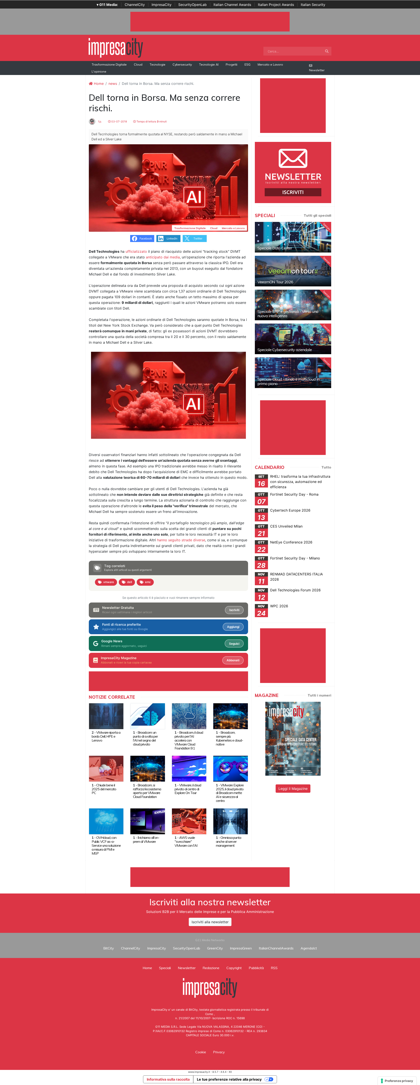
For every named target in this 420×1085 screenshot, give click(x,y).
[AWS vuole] (189, 821)
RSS (274, 968)
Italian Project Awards (276, 4)
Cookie (200, 1052)
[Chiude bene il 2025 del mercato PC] (106, 768)
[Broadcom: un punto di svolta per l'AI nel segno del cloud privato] (147, 716)
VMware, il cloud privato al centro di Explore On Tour (188, 789)
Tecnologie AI (209, 64)
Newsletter (317, 70)
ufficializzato (136, 251)
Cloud (138, 64)
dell (129, 582)
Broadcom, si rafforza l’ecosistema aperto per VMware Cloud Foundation (147, 791)
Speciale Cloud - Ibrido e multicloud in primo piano (288, 381)
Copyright (234, 968)
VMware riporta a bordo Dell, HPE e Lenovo (106, 736)
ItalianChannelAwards (276, 948)
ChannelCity (135, 4)
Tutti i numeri (319, 695)
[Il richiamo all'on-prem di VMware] (147, 821)
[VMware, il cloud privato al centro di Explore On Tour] (189, 768)
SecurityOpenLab (192, 4)
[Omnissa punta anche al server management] (230, 821)
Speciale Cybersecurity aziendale (284, 349)
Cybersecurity (182, 64)
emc (148, 582)
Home (98, 83)
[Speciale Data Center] (293, 237)
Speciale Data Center (274, 248)
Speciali (165, 968)
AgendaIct (309, 948)
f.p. (100, 121)
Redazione (211, 968)
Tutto (326, 467)
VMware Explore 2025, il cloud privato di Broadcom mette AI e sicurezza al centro (230, 793)
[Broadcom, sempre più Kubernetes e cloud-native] (230, 716)
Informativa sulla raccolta (168, 1079)
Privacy (219, 1052)
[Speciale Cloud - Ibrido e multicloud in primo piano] (293, 372)
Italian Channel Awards (232, 4)
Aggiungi (233, 627)
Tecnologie (157, 64)
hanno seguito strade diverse (181, 540)
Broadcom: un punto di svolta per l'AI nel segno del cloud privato (145, 738)
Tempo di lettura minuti (151, 121)
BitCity (108, 948)
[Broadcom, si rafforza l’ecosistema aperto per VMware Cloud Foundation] (147, 768)
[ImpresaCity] (116, 47)
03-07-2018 (119, 121)
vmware (108, 582)
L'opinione (99, 71)
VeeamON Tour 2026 (275, 281)
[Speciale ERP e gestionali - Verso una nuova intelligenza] (293, 305)
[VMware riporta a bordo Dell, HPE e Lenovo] (106, 716)
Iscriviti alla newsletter (210, 922)
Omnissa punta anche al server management (228, 841)
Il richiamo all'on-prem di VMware (146, 839)
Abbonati (233, 660)
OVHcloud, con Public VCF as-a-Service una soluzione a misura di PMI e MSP (106, 845)
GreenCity (215, 948)
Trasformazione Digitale (109, 64)
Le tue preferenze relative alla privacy (229, 1079)
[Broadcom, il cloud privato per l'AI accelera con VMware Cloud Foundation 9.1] (189, 716)
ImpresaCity (162, 4)
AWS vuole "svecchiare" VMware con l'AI (186, 841)
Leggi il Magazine (293, 788)
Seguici (234, 643)
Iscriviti (234, 610)
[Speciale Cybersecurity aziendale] (293, 339)
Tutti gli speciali (317, 215)
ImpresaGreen (241, 948)
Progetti (231, 64)
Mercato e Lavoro (270, 64)
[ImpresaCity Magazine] (293, 738)
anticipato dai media (163, 257)
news (112, 83)
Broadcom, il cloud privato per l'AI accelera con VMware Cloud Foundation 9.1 (189, 740)
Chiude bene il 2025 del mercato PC (104, 789)
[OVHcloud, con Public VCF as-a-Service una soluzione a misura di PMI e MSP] (106, 821)
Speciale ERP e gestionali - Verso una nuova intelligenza (287, 313)
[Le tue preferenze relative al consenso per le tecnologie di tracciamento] (397, 1081)
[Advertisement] (210, 877)
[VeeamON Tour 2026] (293, 271)
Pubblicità (256, 968)
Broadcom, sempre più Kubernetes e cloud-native (229, 738)
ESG (247, 64)
